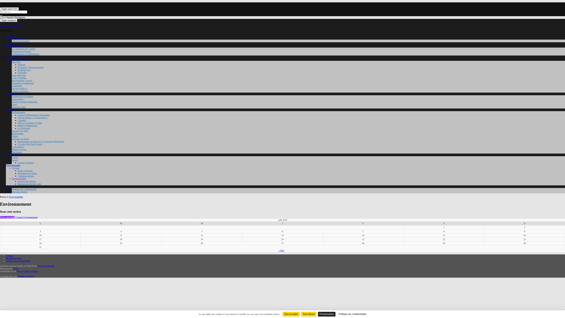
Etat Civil (16, 62)
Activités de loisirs (20, 139)
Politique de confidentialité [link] (352, 314)
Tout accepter (291, 314)
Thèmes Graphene (26, 276)
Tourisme (10, 110)
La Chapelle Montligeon (11, 25)
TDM (15, 268)
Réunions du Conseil (21, 51)
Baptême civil (24, 70)
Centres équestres (26, 163)
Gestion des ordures (27, 181)
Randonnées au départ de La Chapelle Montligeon (41, 141)
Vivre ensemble (13, 165)
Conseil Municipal (14, 46)
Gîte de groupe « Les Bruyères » (33, 117)
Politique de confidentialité (24, 189)
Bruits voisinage (25, 170)
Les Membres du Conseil (23, 49)
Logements (17, 86)
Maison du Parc (19, 149)
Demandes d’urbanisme (23, 83)
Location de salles (20, 131)
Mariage (21, 64)
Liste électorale (19, 75)
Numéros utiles (19, 107)
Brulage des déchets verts (29, 184)
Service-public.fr (19, 88)
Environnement (19, 178)
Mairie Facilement (46, 266)
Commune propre (26, 176)
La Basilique (18, 147)
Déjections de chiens (27, 173)
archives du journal (20, 41)
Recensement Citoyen (22, 80)
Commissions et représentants (25, 54)
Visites (15, 136)
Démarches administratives (18, 59)
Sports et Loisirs (13, 155)
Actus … (10, 43)
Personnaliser (326, 314)
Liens (14, 104)
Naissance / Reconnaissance (31, 67)
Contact (9, 186)
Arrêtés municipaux (15, 57)
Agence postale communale (24, 102)
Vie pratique (11, 94)
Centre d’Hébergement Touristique (34, 115)
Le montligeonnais (14, 38)
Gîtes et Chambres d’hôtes (30, 123)
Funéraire (22, 72)
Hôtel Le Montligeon (27, 125)
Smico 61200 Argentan (27, 271)
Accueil (9, 35)
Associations (18, 99)
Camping (22, 120)
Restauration (17, 133)
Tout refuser (309, 314)
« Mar (281, 250)
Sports (15, 160)
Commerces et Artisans (22, 96)
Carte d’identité (19, 78)
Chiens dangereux (20, 91)
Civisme (15, 168)
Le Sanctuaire (24, 128)
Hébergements (18, 112)
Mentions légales (19, 192)
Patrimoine (17, 152)
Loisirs (15, 157)
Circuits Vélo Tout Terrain (30, 144)
